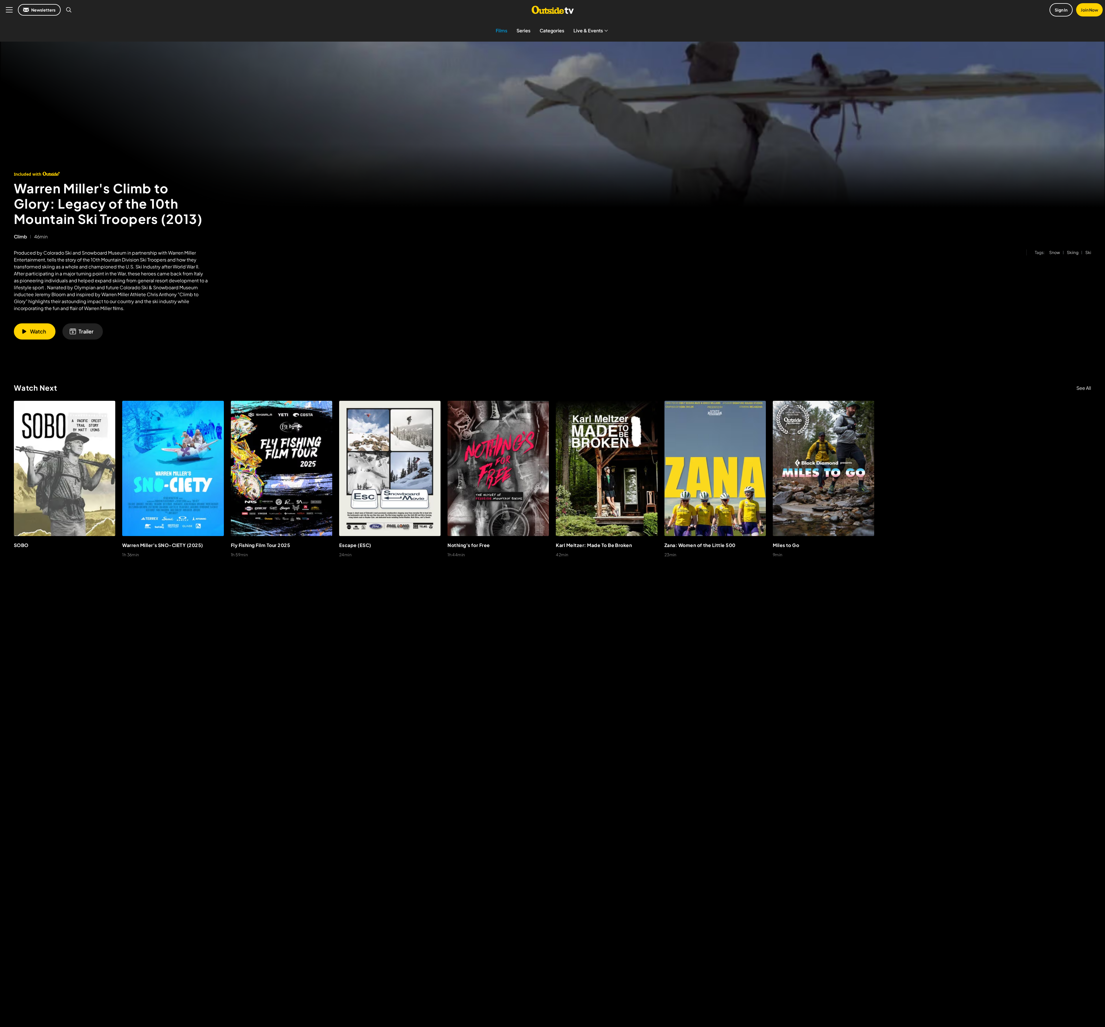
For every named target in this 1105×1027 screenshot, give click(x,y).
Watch (38, 331)
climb (20, 237)
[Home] (552, 10)
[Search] (69, 10)
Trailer (86, 331)
